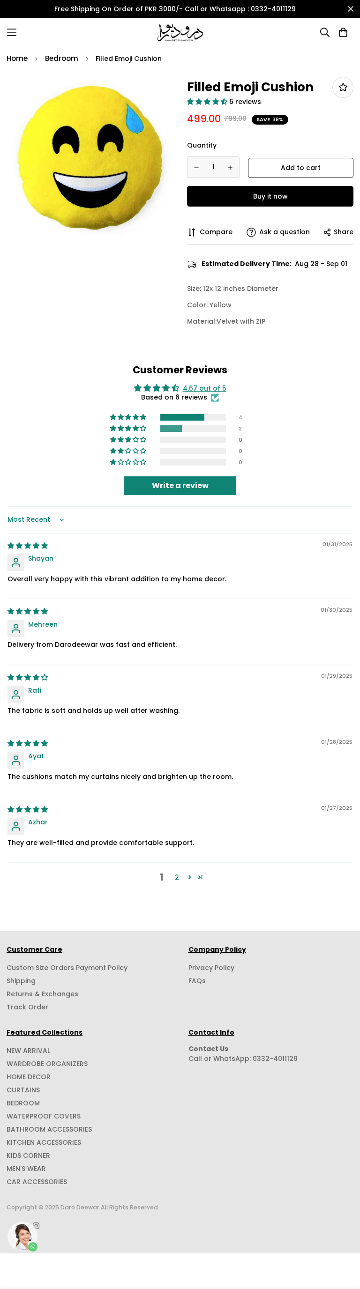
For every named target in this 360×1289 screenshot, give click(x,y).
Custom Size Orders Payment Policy (67, 967)
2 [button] (177, 877)
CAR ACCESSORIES (37, 1181)
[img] (28, 545)
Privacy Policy (211, 967)
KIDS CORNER (28, 1155)
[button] (208, 101)
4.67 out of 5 (204, 388)
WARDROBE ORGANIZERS (47, 1063)
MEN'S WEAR (26, 1168)
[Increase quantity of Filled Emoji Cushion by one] (231, 167)
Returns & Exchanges (42, 994)
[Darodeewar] (180, 32)
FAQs (197, 980)
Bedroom (61, 58)
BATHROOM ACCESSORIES (49, 1129)
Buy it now (270, 196)
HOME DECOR (29, 1077)
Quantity (202, 145)
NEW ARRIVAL (28, 1050)
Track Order (27, 1007)
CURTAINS (23, 1090)
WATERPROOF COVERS (44, 1116)
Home (17, 58)
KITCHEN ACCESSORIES (44, 1142)
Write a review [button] (180, 485)
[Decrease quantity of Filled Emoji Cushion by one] (196, 167)
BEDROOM (23, 1103)
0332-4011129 (275, 1058)
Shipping (21, 980)
